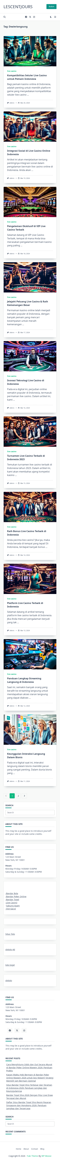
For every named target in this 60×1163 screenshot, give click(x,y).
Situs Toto (10, 934)
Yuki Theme (32, 1156)
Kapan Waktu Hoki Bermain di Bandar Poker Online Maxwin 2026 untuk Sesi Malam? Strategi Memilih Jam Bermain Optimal (29, 1077)
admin (12, 103)
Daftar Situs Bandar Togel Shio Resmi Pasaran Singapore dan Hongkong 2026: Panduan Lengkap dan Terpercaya (28, 1105)
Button (51, 6)
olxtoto (8, 980)
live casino (11, 71)
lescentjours (17, 6)
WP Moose (46, 1156)
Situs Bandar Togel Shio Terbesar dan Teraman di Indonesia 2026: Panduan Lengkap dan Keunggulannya (29, 1088)
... (28, 94)
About (26, 1149)
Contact (34, 1149)
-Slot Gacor (10, 908)
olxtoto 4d (10, 949)
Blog (42, 1149)
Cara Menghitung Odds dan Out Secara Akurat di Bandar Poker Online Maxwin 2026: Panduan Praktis (29, 1067)
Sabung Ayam (13, 905)
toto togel (10, 965)
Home (18, 1149)
